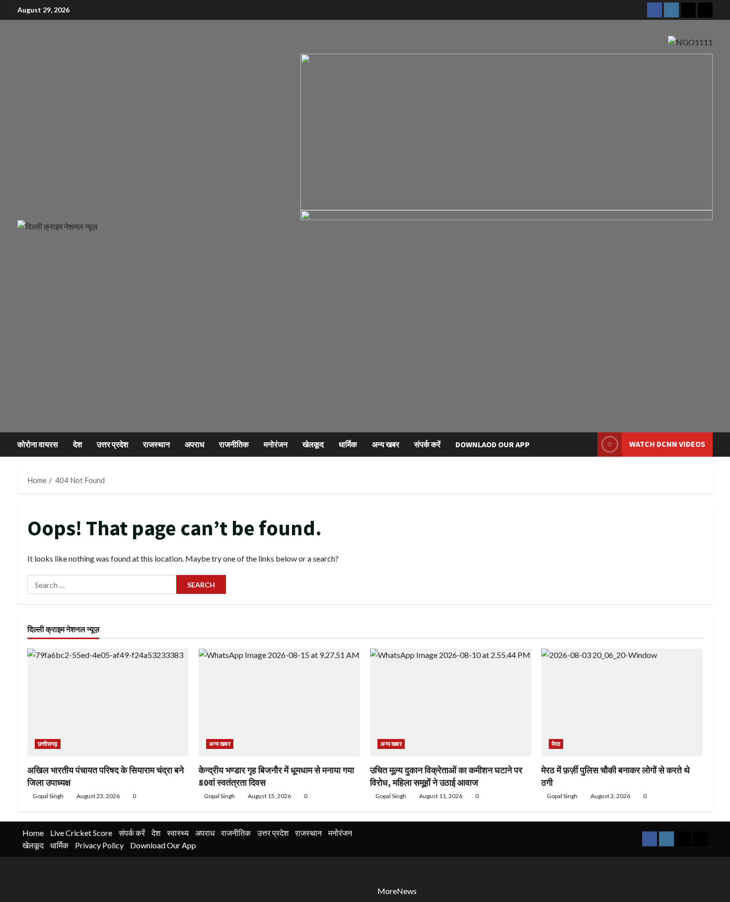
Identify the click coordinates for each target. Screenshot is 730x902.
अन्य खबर (385, 444)
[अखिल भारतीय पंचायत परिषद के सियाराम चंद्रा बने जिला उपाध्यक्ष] (108, 702)
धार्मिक (348, 444)
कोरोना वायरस (37, 444)
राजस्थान (156, 444)
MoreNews (397, 891)
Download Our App (163, 845)
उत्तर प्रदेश (112, 444)
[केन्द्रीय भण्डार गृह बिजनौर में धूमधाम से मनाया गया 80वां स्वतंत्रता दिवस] (279, 702)
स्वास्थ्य (178, 832)
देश (77, 444)
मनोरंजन (276, 444)
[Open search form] (587, 444)
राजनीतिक (234, 444)
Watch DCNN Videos (667, 444)
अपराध (194, 444)
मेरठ (556, 743)
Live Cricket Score (81, 832)
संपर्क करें (427, 444)
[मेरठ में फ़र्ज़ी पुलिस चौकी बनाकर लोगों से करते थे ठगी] (622, 702)
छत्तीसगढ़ (48, 743)
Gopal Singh (48, 796)
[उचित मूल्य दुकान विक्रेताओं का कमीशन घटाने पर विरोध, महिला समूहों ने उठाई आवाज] (450, 702)
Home (33, 832)
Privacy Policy (99, 845)
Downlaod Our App (492, 444)
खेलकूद (313, 444)
